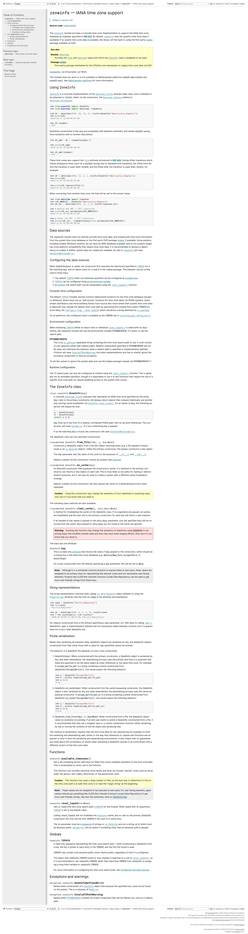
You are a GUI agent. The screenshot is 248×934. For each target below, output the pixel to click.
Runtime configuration (21, 32)
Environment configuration (23, 30)
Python (9, 4)
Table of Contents (13, 15)
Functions (11, 41)
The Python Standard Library (95, 4)
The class (15, 34)
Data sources (12, 23)
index (242, 4)
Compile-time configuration (23, 27)
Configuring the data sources (22, 25)
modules (234, 4)
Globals (10, 43)
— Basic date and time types (21, 54)
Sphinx (237, 932)
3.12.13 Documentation (71, 4)
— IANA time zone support (138, 4)
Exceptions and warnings (17, 45)
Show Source (10, 76)
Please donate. (239, 925)
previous (219, 4)
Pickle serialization (17, 39)
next (227, 4)
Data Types (115, 4)
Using (14, 21)
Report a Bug (10, 74)
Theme (170, 4)
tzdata (149, 40)
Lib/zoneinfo (70, 25)
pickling (116, 459)
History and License (222, 920)
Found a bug (239, 929)
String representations (19, 36)
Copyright (210, 913)
